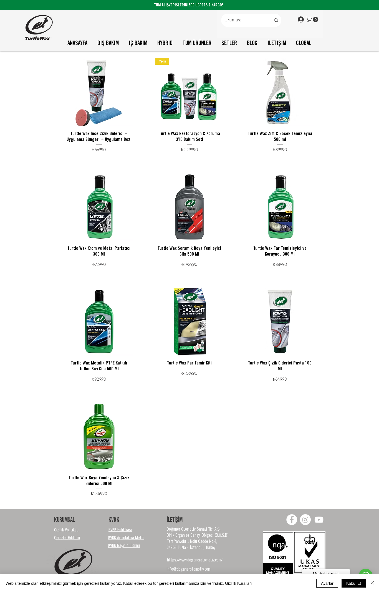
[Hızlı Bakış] (99, 92)
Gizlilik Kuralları (238, 583)
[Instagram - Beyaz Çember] (305, 519)
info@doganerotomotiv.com (189, 569)
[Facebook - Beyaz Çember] (291, 519)
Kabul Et (353, 583)
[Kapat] (372, 583)
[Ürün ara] (276, 20)
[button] (313, 19)
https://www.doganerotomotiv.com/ (194, 560)
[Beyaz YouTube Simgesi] (319, 519)
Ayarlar (327, 583)
